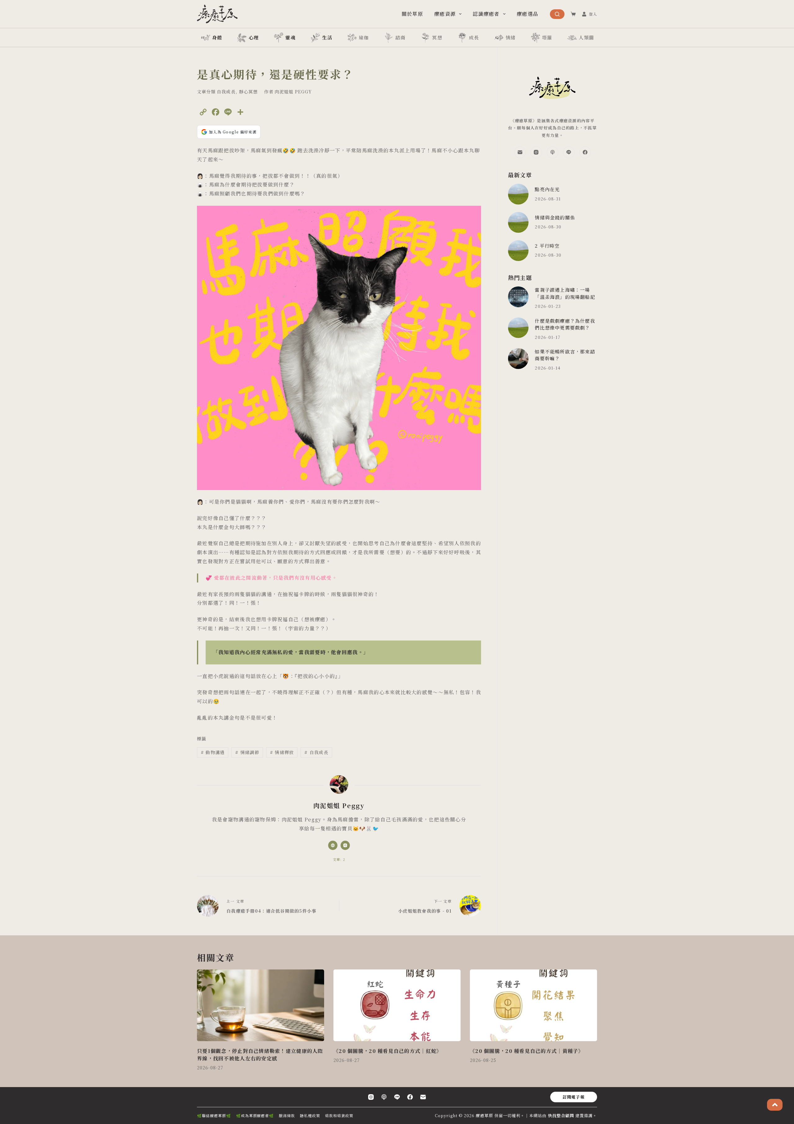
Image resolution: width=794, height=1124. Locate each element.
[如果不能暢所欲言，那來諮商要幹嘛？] (518, 358)
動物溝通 (213, 752)
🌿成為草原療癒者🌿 (255, 1115)
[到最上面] (774, 1104)
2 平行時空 (547, 245)
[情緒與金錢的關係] (518, 222)
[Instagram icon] (345, 845)
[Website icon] (332, 845)
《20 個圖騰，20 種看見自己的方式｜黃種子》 (527, 1050)
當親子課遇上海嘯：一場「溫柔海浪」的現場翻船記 (565, 293)
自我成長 (226, 91)
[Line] (569, 152)
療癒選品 (527, 13)
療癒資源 (445, 13)
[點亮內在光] (518, 194)
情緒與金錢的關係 (555, 217)
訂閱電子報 (574, 1097)
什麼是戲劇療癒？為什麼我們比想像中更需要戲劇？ (565, 324)
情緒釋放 (282, 752)
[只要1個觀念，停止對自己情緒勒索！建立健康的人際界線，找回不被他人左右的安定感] (260, 1005)
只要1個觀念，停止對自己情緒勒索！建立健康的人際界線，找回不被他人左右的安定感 (260, 1054)
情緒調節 (247, 752)
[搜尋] (557, 14)
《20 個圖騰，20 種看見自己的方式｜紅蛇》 (387, 1050)
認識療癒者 (486, 13)
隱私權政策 (310, 1115)
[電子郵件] (520, 152)
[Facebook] (585, 152)
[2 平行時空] (518, 250)
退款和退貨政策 (339, 1115)
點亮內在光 (547, 189)
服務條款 (287, 1115)
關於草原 (412, 13)
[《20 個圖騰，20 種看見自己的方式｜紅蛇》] (397, 1005)
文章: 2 (339, 859)
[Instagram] (536, 152)
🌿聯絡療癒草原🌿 (214, 1115)
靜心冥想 (248, 91)
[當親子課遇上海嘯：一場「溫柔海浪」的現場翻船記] (518, 296)
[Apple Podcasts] (553, 152)
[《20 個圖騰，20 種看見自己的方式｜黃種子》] (533, 1005)
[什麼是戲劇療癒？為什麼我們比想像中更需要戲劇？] (518, 327)
